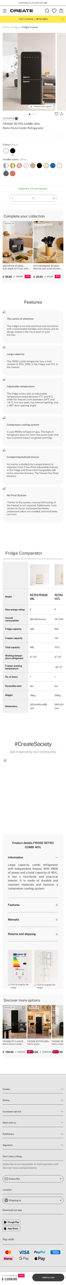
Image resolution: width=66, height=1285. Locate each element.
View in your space (42, 106)
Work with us (9, 1122)
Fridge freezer (30, 27)
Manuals (13, 919)
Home (6, 27)
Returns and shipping (22, 934)
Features (14, 905)
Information (15, 857)
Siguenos (8, 1145)
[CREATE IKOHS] (21, 10)
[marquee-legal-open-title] (63, 19)
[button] (6, 788)
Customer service (12, 1111)
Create (6, 1089)
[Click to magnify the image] (20, 966)
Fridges (15, 27)
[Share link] (61, 114)
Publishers (8, 1134)
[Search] (47, 11)
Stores (6, 1100)
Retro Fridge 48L (39, 596)
